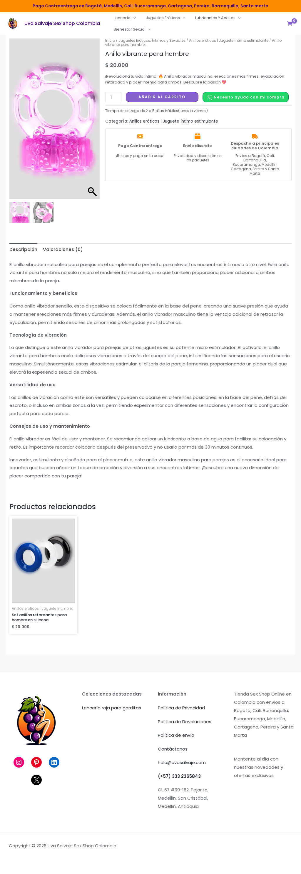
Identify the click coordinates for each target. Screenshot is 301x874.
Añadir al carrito (161, 96)
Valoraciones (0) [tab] (63, 249)
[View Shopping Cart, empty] (290, 23)
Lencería (122, 18)
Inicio (110, 40)
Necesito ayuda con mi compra (249, 97)
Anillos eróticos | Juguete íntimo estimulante (228, 40)
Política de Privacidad (181, 708)
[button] (133, 18)
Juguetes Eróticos (163, 18)
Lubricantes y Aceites (215, 18)
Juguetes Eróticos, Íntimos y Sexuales (151, 40)
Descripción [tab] (23, 249)
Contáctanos (173, 749)
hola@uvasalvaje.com (182, 762)
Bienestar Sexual (130, 29)
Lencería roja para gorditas (111, 708)
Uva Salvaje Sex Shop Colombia (62, 23)
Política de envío (176, 735)
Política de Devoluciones (184, 721)
